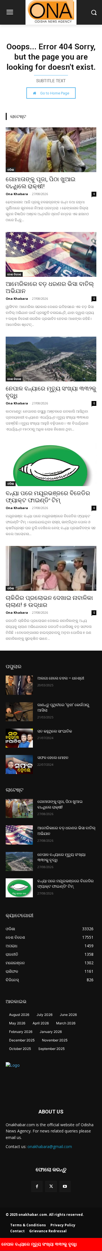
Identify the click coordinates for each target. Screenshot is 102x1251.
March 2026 (65, 1023)
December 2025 (22, 1040)
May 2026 (17, 1023)
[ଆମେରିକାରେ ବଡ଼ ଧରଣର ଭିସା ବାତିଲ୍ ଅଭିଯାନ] (51, 254)
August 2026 (19, 1014)
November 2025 (54, 1040)
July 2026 (44, 1014)
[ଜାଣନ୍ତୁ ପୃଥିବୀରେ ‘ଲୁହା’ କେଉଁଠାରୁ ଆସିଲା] (19, 711)
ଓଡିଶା (10, 170)
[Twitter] (50, 1186)
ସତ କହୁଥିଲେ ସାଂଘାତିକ (54, 731)
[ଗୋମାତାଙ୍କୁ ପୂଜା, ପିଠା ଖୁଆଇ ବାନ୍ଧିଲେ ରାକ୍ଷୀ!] (51, 149)
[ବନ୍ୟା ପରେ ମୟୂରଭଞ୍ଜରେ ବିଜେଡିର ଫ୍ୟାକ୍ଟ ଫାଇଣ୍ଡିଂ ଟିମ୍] (51, 463)
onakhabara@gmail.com (49, 1146)
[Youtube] (65, 1186)
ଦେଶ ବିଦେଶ (14, 274)
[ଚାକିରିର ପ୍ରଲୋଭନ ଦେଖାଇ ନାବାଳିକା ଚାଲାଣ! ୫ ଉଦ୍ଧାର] (51, 568)
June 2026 (68, 1014)
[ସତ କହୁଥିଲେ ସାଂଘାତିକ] (19, 738)
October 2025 (20, 1049)
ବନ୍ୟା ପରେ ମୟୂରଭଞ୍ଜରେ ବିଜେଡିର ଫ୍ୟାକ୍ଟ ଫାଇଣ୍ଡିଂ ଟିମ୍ (48, 497)
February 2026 (20, 1032)
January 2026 (51, 1032)
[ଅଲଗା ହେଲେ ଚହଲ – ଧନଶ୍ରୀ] (19, 685)
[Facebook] (36, 1186)
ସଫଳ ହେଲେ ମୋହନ (53, 757)
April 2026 (41, 1023)
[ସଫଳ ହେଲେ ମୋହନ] (19, 764)
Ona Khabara (17, 194)
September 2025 (51, 1049)
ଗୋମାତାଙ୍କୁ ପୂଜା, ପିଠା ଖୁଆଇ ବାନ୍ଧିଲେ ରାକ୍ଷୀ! (40, 183)
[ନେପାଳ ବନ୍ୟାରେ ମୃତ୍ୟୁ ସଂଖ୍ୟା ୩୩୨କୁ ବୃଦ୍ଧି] (51, 359)
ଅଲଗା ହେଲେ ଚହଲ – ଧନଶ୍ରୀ (60, 678)
